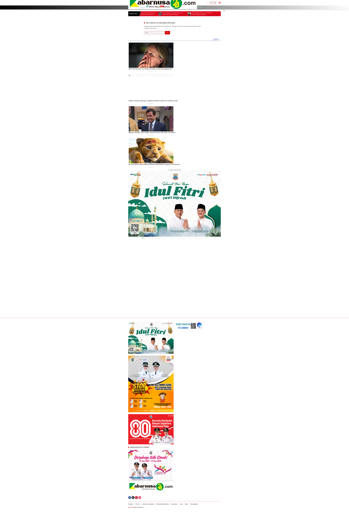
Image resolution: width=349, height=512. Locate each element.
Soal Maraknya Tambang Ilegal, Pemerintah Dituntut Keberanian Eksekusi (166, 13)
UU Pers (137, 504)
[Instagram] (139, 497)
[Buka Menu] (220, 3)
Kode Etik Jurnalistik (148, 504)
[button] (215, 2)
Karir (181, 504)
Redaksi (130, 504)
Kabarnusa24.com (138, 507)
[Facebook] (129, 497)
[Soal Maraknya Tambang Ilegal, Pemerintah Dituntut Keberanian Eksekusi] (153, 13)
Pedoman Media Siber (162, 504)
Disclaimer (174, 504)
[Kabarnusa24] (162, 2)
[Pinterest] (136, 497)
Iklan (186, 504)
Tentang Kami (194, 504)
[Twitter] (133, 497)
